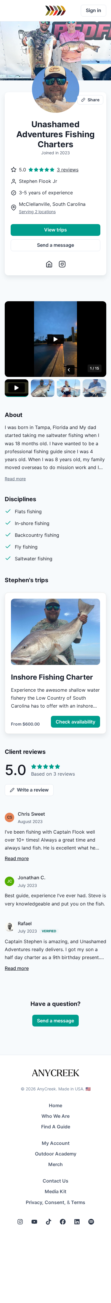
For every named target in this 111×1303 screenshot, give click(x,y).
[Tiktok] (48, 1222)
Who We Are (55, 1116)
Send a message (55, 245)
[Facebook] (63, 1222)
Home (55, 1105)
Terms (78, 1202)
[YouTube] (34, 1222)
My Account (56, 1143)
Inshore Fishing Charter (52, 677)
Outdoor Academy (55, 1154)
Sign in (93, 10)
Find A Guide (55, 1127)
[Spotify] (91, 1222)
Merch (55, 1164)
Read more (15, 478)
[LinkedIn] (77, 1222)
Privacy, (35, 1202)
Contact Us (55, 1181)
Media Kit (55, 1191)
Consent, (55, 1202)
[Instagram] (20, 1222)
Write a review (33, 790)
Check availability (75, 722)
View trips (55, 230)
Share (93, 99)
